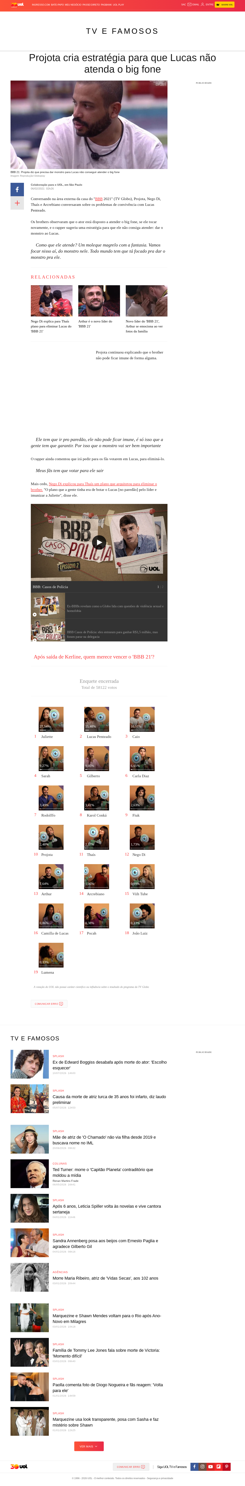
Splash (126, 15)
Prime (205, 15)
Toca (213, 15)
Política (67, 15)
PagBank (106, 4)
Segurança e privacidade (159, 1478)
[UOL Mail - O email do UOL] (193, 4)
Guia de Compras (229, 15)
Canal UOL (178, 15)
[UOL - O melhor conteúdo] (17, 4)
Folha (103, 15)
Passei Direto (91, 4)
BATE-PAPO (57, 4)
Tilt (160, 15)
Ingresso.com (41, 4)
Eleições (41, 15)
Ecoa (167, 15)
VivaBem (151, 15)
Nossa (191, 15)
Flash (29, 15)
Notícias (54, 15)
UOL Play (118, 4)
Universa (138, 15)
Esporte (114, 15)
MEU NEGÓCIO (73, 4)
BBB (99, 199)
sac (183, 4)
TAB (198, 15)
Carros (79, 15)
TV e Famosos (122, 31)
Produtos (18, 15)
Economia (92, 15)
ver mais (86, 1446)
